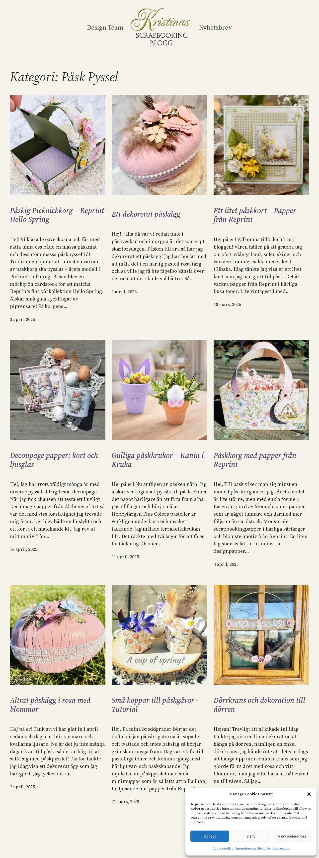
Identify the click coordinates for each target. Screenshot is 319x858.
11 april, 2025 (125, 557)
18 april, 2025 (23, 549)
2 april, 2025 (22, 787)
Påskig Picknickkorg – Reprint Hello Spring (57, 215)
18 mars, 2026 (227, 304)
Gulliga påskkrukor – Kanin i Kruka (158, 460)
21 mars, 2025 (125, 802)
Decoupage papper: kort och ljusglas (54, 460)
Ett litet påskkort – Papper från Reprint (255, 215)
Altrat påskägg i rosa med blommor (50, 705)
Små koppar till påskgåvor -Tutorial (155, 705)
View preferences (292, 836)
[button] (309, 794)
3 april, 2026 (22, 319)
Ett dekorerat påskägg (146, 214)
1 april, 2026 (124, 292)
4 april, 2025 (226, 564)
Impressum (281, 849)
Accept (210, 836)
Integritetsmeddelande (253, 849)
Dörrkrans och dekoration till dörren (259, 705)
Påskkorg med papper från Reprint (255, 460)
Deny (251, 836)
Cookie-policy (223, 849)
